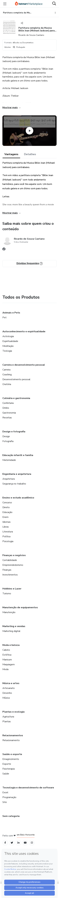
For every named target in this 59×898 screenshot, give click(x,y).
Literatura (7, 531)
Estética (6, 654)
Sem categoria (11, 816)
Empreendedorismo (12, 565)
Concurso (7, 502)
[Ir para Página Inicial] (29, 3)
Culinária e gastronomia (16, 398)
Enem (5, 517)
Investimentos (10, 574)
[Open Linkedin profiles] (18, 843)
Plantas (6, 721)
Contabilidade (9, 560)
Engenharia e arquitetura (16, 474)
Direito (6, 507)
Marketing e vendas (13, 626)
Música (6, 698)
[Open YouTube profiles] (25, 843)
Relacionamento (11, 740)
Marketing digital (11, 631)
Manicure (7, 659)
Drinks (5, 408)
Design (6, 436)
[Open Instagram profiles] (31, 843)
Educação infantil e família (17, 455)
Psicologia (7, 541)
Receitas (7, 417)
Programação (9, 797)
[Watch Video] (29, 131)
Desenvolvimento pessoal (16, 379)
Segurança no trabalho (14, 483)
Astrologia (8, 336)
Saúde (5, 773)
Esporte (6, 764)
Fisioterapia (8, 768)
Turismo (6, 593)
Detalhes (30, 154)
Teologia (7, 351)
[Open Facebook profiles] (5, 843)
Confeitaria (8, 403)
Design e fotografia (13, 431)
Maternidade (9, 460)
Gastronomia (9, 412)
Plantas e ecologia (13, 711)
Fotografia (7, 441)
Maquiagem (8, 664)
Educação (7, 512)
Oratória (6, 384)
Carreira (6, 369)
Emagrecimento (10, 759)
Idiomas (6, 522)
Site (4, 802)
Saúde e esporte (12, 754)
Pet (4, 317)
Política (6, 536)
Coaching (7, 374)
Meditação (8, 346)
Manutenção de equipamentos (20, 607)
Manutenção (8, 612)
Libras (5, 526)
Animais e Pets (11, 312)
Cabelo (6, 650)
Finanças (6, 570)
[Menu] (4, 3)
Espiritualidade (10, 341)
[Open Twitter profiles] (12, 843)
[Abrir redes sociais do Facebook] (3, 249)
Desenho (7, 693)
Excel (5, 792)
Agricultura (8, 716)
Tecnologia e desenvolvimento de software (28, 787)
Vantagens (11, 154)
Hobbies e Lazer (11, 588)
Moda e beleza (11, 645)
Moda (5, 669)
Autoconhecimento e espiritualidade (23, 331)
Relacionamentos (12, 735)
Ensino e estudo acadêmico (18, 497)
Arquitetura (8, 479)
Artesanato (8, 688)
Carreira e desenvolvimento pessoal (23, 365)
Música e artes (10, 683)
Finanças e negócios (14, 555)
